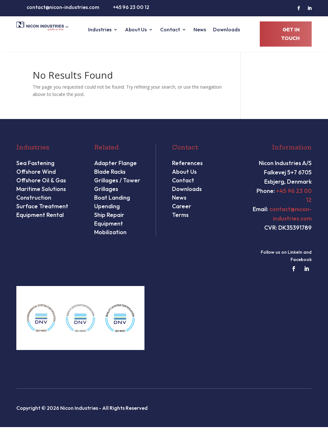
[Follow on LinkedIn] (310, 8)
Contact (170, 30)
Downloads (226, 30)
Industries (99, 30)
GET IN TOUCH (290, 33)
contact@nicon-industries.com (63, 7)
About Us (136, 30)
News (199, 30)
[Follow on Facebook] (299, 8)
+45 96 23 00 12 (131, 7)
